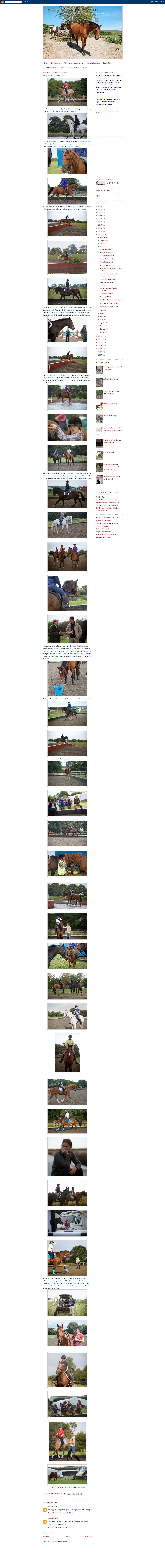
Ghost (62, 67)
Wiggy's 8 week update (107, 259)
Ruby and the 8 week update (109, 303)
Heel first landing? (106, 252)
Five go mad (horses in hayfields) (106, 534)
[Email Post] (69, 1493)
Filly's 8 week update (106, 262)
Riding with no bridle (103, 529)
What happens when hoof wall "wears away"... (112, 368)
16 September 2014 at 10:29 (61, 1527)
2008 (100, 352)
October (103, 243)
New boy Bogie (105, 265)
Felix (69, 67)
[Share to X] (77, 1494)
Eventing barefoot (108, 452)
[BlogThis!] (74, 1494)
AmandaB (51, 1506)
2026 (100, 206)
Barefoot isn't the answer (110, 403)
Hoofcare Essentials (93, 63)
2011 (100, 342)
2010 (100, 345)
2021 (100, 212)
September (104, 247)
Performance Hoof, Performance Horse (108, 502)
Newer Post (46, 1536)
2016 (100, 228)
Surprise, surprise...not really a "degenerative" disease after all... (112, 430)
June (102, 316)
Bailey (85, 67)
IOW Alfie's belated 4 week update (111, 300)
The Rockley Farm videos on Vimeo (107, 500)
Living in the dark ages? (110, 415)
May (102, 319)
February (103, 329)
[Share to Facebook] (79, 1494)
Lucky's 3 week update (107, 256)
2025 (100, 209)
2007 (100, 355)
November (103, 240)
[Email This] (72, 1494)
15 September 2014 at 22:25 (61, 1513)
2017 (100, 225)
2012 (100, 339)
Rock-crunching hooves (103, 537)
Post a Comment (48, 1533)
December (103, 237)
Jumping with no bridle (103, 532)
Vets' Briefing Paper (50, 67)
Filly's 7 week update (106, 293)
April (102, 323)
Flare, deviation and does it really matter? (111, 477)
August (102, 310)
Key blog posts (55, 63)
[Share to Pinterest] (81, 1494)
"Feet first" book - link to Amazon (107, 505)
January (103, 332)
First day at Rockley (102, 526)
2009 (100, 349)
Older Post (88, 1536)
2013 (100, 336)
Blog (45, 63)
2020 (100, 215)
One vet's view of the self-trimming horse (110, 392)
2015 (100, 231)
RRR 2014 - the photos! (107, 279)
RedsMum (51, 1518)
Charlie (76, 67)
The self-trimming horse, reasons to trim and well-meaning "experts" (111, 466)
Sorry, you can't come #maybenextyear (106, 283)
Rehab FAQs (107, 63)
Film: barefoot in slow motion (73, 63)
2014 (100, 234)
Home (68, 1536)
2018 (100, 222)
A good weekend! (105, 249)
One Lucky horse (105, 297)
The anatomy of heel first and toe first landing (111, 441)
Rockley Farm (82, 10)
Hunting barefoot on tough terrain (107, 523)
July (101, 313)
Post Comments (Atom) (59, 1541)
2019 (100, 219)
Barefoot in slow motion (110, 379)
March (102, 326)
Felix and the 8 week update (109, 306)
